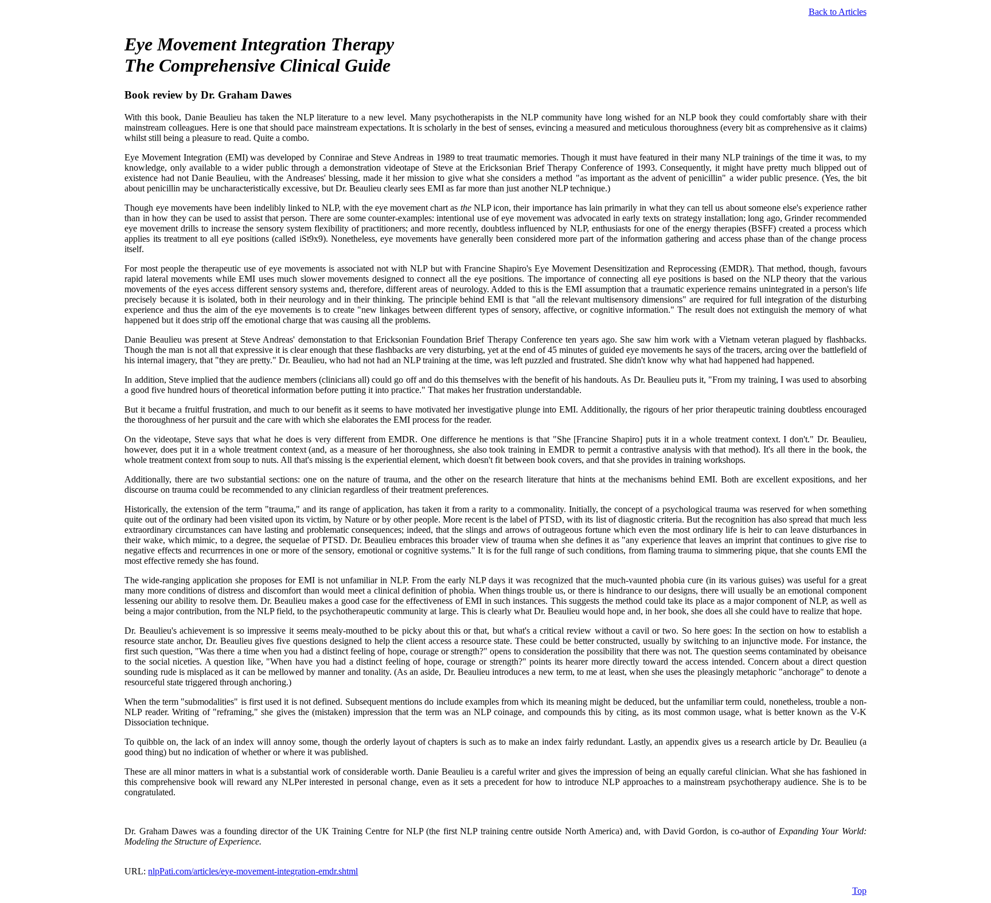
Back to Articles (838, 12)
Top (859, 891)
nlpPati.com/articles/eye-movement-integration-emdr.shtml (253, 871)
